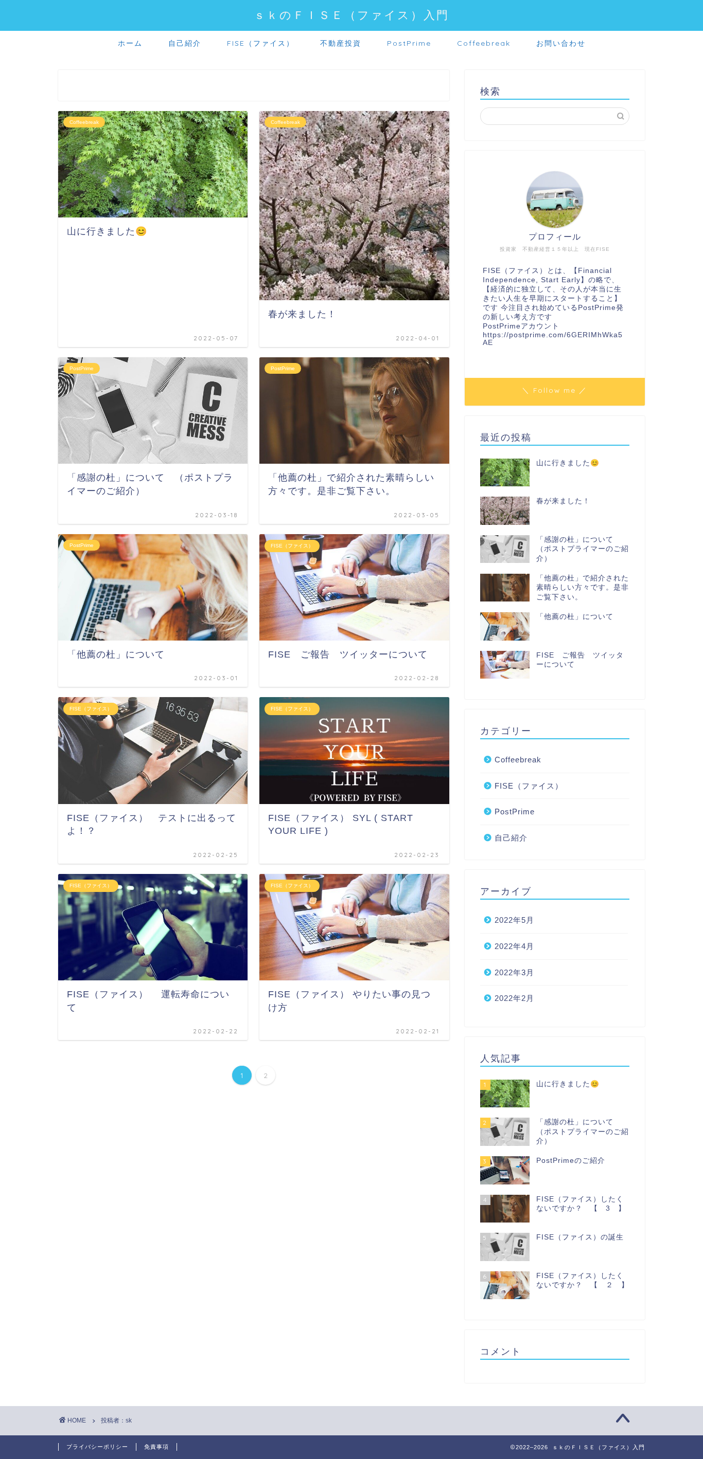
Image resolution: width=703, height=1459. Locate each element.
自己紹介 (184, 43)
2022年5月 (514, 920)
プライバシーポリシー (97, 1447)
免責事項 (156, 1447)
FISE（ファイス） (260, 43)
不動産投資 (340, 43)
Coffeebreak (484, 43)
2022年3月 (514, 972)
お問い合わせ (561, 43)
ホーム (130, 43)
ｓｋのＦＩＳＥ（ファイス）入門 (351, 15)
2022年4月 (514, 946)
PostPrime (409, 43)
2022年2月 (514, 998)
